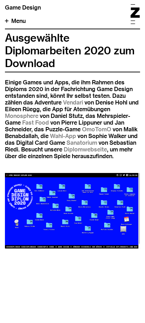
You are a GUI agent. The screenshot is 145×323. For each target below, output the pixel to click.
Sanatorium (82, 142)
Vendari (73, 102)
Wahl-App (63, 136)
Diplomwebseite (85, 149)
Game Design (23, 7)
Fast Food (35, 122)
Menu (18, 21)
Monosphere (21, 116)
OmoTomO (96, 129)
